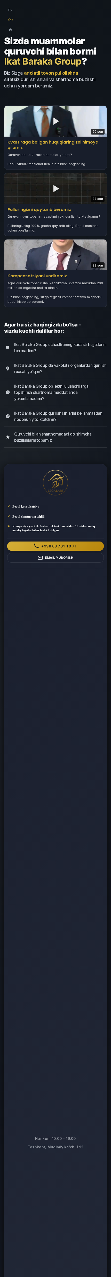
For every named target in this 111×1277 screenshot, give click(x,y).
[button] (55, 137)
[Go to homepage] (10, 30)
